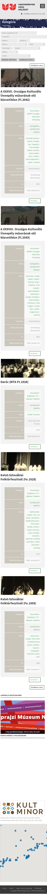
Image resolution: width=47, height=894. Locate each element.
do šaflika (35, 518)
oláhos (36, 156)
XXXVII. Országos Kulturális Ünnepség (33, 117)
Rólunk (11, 888)
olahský (37, 539)
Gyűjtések (31, 396)
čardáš (36, 141)
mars (30, 156)
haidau (29, 150)
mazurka (35, 536)
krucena (37, 414)
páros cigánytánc (32, 159)
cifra (35, 515)
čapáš (30, 279)
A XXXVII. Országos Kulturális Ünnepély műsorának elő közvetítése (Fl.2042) (21, 95)
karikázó (35, 297)
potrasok (35, 545)
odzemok (29, 539)
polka (37, 542)
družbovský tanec (32, 521)
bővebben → (34, 201)
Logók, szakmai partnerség (24, 888)
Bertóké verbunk (32, 138)
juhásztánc (34, 294)
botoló (30, 141)
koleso (36, 527)
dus (29, 144)
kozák (29, 530)
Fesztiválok (34, 111)
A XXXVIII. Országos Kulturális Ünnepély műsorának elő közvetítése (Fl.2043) (21, 233)
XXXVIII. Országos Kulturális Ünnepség (33, 254)
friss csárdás (34, 147)
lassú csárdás (34, 153)
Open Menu (42, 6)
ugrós (30, 162)
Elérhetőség (38, 888)
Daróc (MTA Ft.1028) (14, 382)
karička (36, 645)
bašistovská (34, 512)
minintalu (31, 303)
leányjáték (35, 651)
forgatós (35, 144)
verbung (37, 548)
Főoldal (4, 888)
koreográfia (34, 126)
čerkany (31, 282)
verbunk (37, 162)
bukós (37, 276)
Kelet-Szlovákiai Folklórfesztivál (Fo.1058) (18, 601)
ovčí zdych (30, 542)
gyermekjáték (33, 291)
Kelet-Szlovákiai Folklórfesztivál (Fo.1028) (18, 477)
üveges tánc (34, 312)
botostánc (30, 276)
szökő (36, 309)
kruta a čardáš (33, 533)
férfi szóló (35, 524)
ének (37, 282)
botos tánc (34, 636)
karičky (36, 150)
